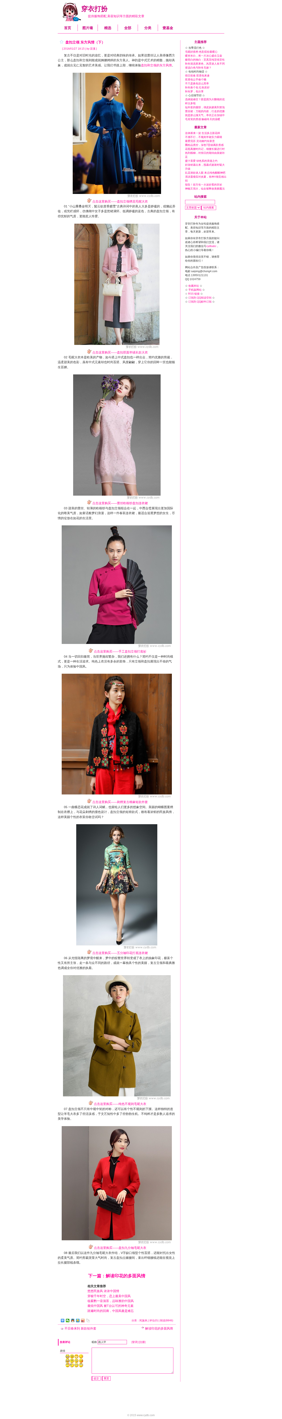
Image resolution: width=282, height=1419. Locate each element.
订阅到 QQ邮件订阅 (200, 301)
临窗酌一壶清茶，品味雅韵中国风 (110, 1301)
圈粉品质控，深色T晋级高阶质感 (204, 145)
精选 (107, 28)
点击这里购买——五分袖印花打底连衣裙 (120, 953)
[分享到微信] (68, 1320)
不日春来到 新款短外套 (80, 1328)
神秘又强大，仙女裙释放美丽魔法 (205, 188)
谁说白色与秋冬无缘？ (198, 67)
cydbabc (211, 246)
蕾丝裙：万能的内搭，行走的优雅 (205, 111)
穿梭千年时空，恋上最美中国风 (109, 1296)
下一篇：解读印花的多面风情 (116, 1275)
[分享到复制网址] (88, 1320)
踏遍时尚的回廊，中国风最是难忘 (110, 1311)
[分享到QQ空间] (78, 1320)
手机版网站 (195, 289)
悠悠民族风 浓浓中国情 (103, 1291)
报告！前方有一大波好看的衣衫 (203, 184)
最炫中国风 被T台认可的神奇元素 (110, 1305)
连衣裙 (130, 513)
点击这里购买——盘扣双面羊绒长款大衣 (120, 352)
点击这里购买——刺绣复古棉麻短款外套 (120, 802)
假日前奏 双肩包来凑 (197, 75)
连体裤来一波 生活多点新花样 (202, 133)
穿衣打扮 (94, 8)
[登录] (135, 1342)
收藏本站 (193, 285)
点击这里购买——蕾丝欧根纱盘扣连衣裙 (120, 503)
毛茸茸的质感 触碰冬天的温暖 (202, 119)
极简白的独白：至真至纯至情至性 (205, 59)
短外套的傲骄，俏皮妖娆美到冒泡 (205, 107)
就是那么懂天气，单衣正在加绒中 (205, 115)
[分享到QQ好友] (73, 1320)
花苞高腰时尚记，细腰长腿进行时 (205, 149)
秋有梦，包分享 (194, 91)
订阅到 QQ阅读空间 (200, 297)
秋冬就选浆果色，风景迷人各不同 (205, 63)
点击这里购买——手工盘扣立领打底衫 (120, 651)
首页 (67, 28)
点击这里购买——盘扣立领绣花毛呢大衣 (120, 201)
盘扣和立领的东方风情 (156, 65)
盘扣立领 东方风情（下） (85, 42)
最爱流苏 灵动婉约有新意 (200, 141)
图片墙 (87, 28)
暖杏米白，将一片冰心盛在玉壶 (203, 55)
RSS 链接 (194, 293)
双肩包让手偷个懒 (195, 79)
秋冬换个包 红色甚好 (197, 87)
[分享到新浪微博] (83, 1320)
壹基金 (168, 28)
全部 (127, 28)
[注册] (142, 1342)
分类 (147, 28)
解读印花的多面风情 (159, 1328)
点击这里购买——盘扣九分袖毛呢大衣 (120, 1248)
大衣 (77, 357)
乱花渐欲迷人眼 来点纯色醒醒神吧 (205, 172)
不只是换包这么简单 (197, 83)
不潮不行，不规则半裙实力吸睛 (203, 137)
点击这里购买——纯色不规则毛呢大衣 (120, 1104)
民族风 (143, 1320)
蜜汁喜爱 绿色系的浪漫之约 (201, 160)
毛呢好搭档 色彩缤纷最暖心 (201, 51)
